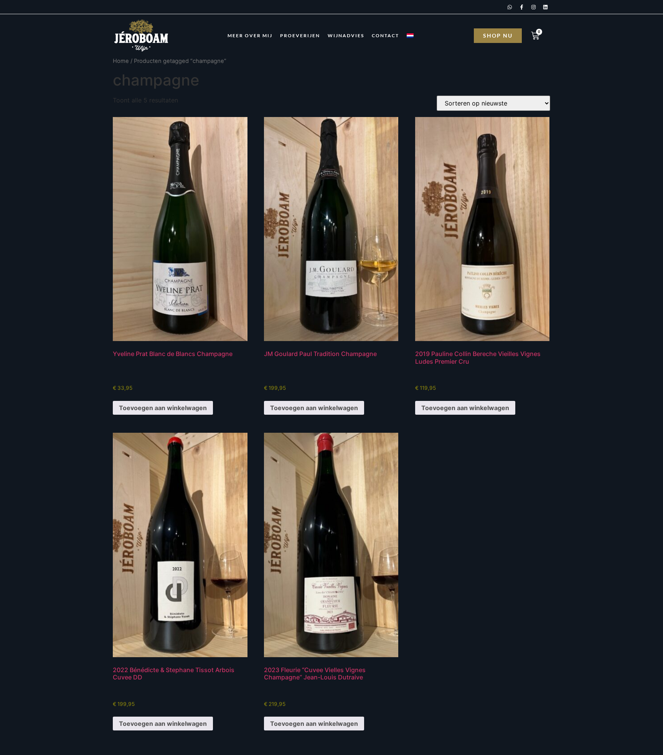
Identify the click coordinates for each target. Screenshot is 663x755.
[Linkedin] (545, 7)
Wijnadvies (346, 35)
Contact (385, 35)
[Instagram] (533, 7)
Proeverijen (300, 35)
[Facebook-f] (521, 7)
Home (121, 61)
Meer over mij (250, 35)
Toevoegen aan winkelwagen (163, 408)
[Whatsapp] (510, 7)
